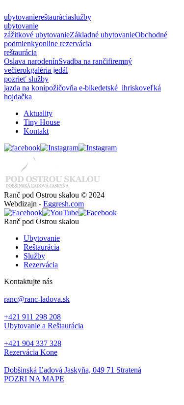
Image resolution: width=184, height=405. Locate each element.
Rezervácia (41, 264)
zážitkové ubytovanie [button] (37, 34)
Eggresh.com (63, 204)
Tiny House (42, 122)
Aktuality (38, 113)
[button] (92, 379)
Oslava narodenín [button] (31, 61)
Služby (34, 256)
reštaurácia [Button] (54, 17)
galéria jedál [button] (49, 70)
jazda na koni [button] (24, 88)
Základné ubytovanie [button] (102, 34)
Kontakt (36, 131)
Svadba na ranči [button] (83, 61)
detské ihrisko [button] (120, 88)
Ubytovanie (42, 238)
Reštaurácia (41, 247)
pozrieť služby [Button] (26, 79)
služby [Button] (81, 17)
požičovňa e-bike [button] (71, 88)
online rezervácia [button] (65, 43)
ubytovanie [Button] (21, 17)
